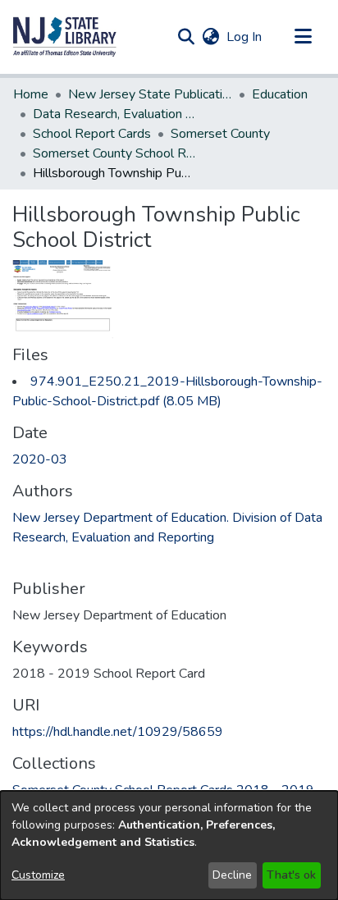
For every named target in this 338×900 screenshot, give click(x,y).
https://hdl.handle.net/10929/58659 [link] (117, 732)
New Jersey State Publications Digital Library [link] (150, 94)
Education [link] (280, 94)
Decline (232, 875)
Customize (38, 875)
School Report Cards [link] (92, 134)
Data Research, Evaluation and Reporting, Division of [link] (115, 114)
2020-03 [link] (39, 459)
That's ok (291, 875)
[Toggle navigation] (303, 37)
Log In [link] (244, 37)
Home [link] (30, 94)
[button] (64, 36)
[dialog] (169, 845)
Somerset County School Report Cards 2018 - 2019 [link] (115, 153)
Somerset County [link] (220, 134)
